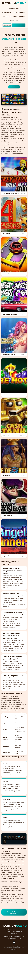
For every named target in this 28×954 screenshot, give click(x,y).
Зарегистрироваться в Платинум (14, 912)
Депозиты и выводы (20, 12)
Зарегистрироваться (19, 25)
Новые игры (14, 20)
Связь (15, 16)
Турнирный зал (6, 12)
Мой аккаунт (7, 25)
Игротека (22, 16)
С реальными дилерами (14, 8)
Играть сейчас (14, 87)
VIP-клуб (7, 16)
